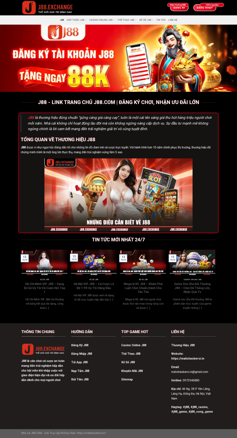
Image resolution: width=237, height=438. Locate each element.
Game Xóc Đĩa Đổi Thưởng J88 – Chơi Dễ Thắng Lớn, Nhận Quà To (192, 288)
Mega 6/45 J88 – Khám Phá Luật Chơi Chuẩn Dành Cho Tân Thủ (143, 288)
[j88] (86, 7)
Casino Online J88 (133, 345)
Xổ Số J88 (145, 20)
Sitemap (127, 379)
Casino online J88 (100, 20)
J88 (62, 20)
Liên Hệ (172, 20)
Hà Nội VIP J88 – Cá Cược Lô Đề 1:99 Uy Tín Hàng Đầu (94, 286)
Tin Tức (161, 20)
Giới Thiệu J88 (75, 20)
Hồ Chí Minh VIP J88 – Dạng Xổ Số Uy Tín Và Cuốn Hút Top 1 (44, 288)
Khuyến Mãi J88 (132, 371)
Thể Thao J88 (125, 20)
